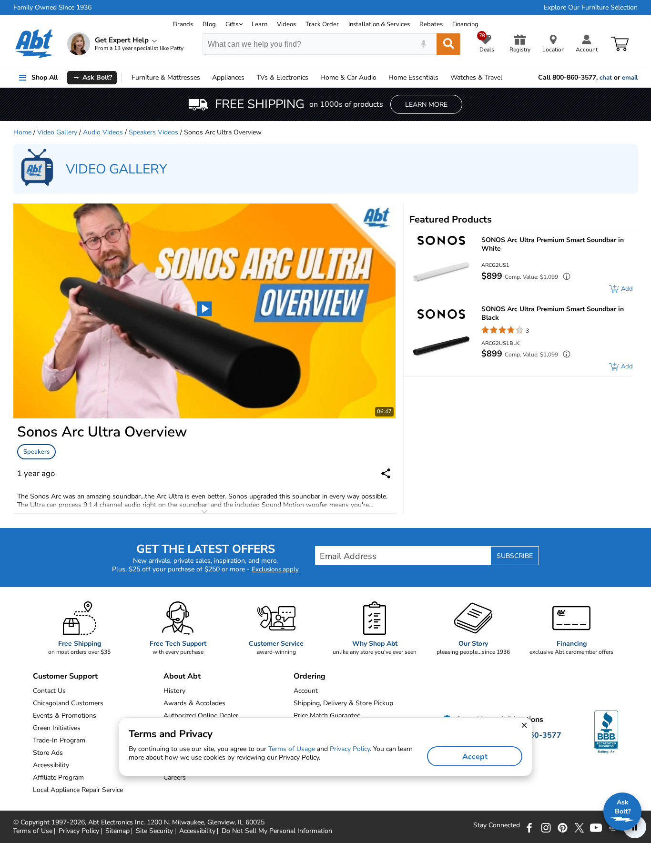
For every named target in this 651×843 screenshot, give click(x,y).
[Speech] (423, 44)
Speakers (36, 451)
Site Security (154, 831)
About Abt (182, 676)
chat (606, 77)
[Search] (448, 44)
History (174, 690)
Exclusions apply (275, 569)
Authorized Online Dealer (200, 715)
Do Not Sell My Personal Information (277, 831)
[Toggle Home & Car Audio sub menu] (380, 77)
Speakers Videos (153, 132)
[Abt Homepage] (34, 44)
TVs (282, 77)
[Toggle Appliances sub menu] (248, 77)
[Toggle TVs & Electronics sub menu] (312, 77)
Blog (209, 24)
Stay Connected (496, 825)
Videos (286, 24)
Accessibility (197, 831)
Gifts (231, 24)
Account (306, 690)
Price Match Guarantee (327, 715)
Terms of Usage (291, 748)
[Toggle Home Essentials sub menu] (442, 77)
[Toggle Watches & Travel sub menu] (506, 77)
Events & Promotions (64, 715)
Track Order (322, 24)
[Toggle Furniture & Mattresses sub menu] (204, 77)
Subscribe (515, 555)
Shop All (44, 77)
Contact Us (49, 690)
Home (413, 77)
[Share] (386, 473)
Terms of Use (32, 831)
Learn (259, 24)
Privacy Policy (79, 831)
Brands (183, 24)
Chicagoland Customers (68, 703)
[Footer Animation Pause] (634, 826)
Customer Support (65, 676)
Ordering (310, 676)
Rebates (431, 24)
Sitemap (117, 831)
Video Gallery (57, 132)
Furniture (166, 77)
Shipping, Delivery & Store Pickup (343, 703)
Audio (348, 77)
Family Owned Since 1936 (52, 7)
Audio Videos (103, 132)
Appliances (228, 77)
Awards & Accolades (194, 703)
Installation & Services (379, 24)
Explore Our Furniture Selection (591, 7)
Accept (475, 757)
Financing (465, 24)
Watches (476, 77)
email (630, 77)
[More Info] (564, 278)
